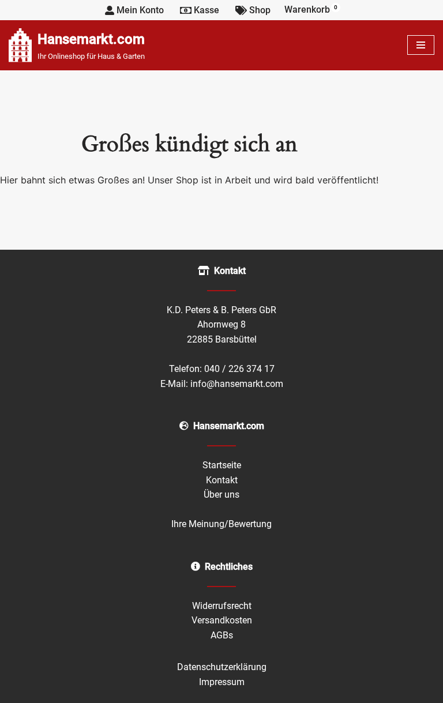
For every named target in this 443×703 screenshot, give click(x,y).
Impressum (222, 681)
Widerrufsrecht (221, 605)
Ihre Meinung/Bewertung (221, 523)
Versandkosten (222, 620)
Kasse (206, 10)
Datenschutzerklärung (221, 666)
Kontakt (222, 480)
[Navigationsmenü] (420, 45)
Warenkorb (310, 9)
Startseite (221, 465)
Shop (260, 10)
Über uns (221, 494)
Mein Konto (140, 10)
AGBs (222, 635)
